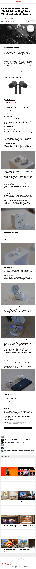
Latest (12, 422)
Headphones (19, 422)
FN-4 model (26, 352)
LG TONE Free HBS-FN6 (12, 102)
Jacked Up (19, 171)
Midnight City (17, 128)
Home (9, 422)
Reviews (14, 422)
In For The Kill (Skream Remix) (21, 192)
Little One (27, 128)
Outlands (20, 128)
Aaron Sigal (6, 21)
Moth (11, 192)
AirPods (21, 410)
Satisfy (24, 128)
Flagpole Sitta (14, 171)
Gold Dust (14, 192)
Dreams (28, 171)
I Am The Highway (24, 171)
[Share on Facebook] (26, 21)
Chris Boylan (3, 551)
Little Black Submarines (10, 172)
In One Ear (12, 128)
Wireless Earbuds (24, 422)
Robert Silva (20, 503)
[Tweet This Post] (28, 21)
